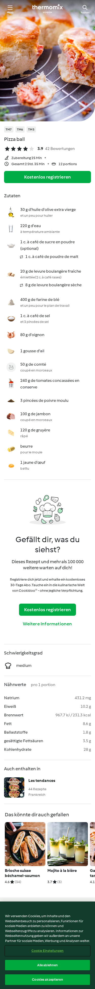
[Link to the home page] (47, 9)
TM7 (9, 129)
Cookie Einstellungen (47, 951)
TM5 (31, 129)
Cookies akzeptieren (47, 979)
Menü (10, 12)
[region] (47, 945)
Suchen (85, 12)
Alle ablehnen (47, 965)
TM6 (20, 129)
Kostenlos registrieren (47, 177)
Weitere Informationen (47, 624)
